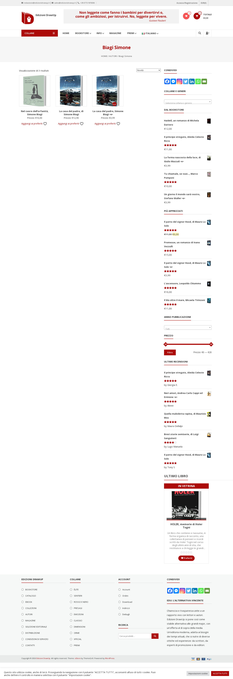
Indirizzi (126, 608)
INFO (99, 33)
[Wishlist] (186, 16)
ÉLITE (76, 589)
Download (127, 602)
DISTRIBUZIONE (32, 632)
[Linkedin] (192, 81)
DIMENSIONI (79, 626)
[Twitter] (185, 81)
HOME (66, 33)
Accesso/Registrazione (187, 3)
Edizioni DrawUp (46, 15)
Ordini (125, 595)
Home (104, 56)
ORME (77, 632)
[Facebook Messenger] (173, 81)
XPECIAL (77, 639)
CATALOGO (30, 595)
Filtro (170, 352)
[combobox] (188, 101)
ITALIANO (150, 33)
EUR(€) (204, 3)
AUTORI (113, 56)
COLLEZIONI (30, 608)
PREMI (130, 33)
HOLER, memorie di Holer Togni (186, 525)
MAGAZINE (115, 33)
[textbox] (187, 103)
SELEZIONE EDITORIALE (36, 626)
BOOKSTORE (82, 33)
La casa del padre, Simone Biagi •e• (108, 112)
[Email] (204, 81)
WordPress (109, 658)
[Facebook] (167, 81)
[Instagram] (179, 81)
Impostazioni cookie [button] (198, 673)
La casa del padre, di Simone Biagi (71, 112)
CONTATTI (30, 645)
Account (126, 589)
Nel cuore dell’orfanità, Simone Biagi (34, 112)
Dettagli (126, 614)
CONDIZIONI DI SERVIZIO (36, 639)
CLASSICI (78, 620)
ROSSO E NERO (81, 602)
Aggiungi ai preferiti (32, 123)
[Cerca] (155, 636)
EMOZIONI (79, 614)
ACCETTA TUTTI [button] (220, 673)
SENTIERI (78, 595)
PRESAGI (78, 608)
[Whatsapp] (198, 81)
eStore (78, 658)
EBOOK (28, 602)
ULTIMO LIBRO (176, 476)
